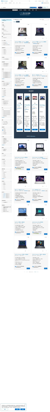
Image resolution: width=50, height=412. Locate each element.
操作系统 (3, 81)
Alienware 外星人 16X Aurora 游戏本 (39, 41)
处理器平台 (3, 205)
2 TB (17, 21)
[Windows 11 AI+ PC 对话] (9, 44)
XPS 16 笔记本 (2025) (36, 189)
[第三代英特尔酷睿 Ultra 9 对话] (10, 74)
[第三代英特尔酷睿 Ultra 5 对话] (10, 77)
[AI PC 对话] (6, 42)
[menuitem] (6, 3)
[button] (36, 1)
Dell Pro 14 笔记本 (34, 105)
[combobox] (20, 1)
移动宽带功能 (3, 200)
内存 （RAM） (4, 88)
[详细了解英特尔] (40, 7)
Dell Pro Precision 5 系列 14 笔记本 (21, 254)
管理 (4, 409)
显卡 (2, 107)
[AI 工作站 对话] (7, 43)
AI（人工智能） (4, 40)
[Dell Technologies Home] (4, 1)
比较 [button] (28, 24)
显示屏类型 (3, 159)
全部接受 (23, 409)
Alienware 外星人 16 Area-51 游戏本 (22, 75)
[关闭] (25, 404)
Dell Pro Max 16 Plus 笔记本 (37, 157)
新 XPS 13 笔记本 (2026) (19, 105)
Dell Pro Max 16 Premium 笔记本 (42, 105)
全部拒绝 (17, 409)
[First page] (24, 272)
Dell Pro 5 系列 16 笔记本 (20, 222)
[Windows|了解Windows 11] (33, 7)
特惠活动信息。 (33, 136)
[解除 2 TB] (19, 21)
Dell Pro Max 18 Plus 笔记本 (37, 222)
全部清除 (14, 21)
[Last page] (37, 272)
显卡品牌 (3, 99)
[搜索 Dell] (29, 1)
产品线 (3, 22)
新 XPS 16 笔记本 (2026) (19, 189)
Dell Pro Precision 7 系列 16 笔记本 (39, 254)
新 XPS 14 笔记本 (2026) (37, 75)
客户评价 (3, 192)
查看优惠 (40, 233)
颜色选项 (3, 181)
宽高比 (3, 153)
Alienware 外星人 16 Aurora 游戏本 (27, 105)
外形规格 (3, 57)
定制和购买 (20, 129)
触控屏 (3, 147)
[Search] (10, 70)
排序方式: (41, 19)
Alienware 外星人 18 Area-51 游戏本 (22, 41)
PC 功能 (3, 136)
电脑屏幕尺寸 (3, 47)
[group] (20, 112)
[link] (39, 1)
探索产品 (28, 54)
